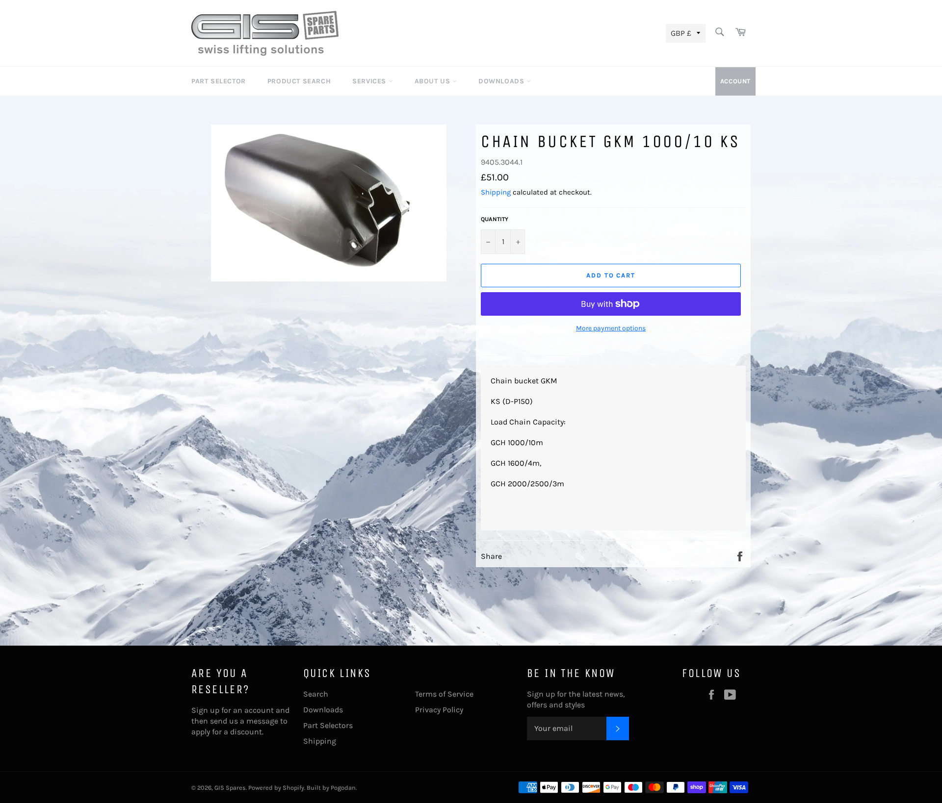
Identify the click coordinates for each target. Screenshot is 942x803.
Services (370, 81)
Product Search (299, 81)
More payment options (611, 328)
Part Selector (218, 81)
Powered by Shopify (276, 787)
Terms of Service (444, 694)
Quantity (494, 219)
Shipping (496, 192)
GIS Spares (230, 787)
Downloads (502, 81)
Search (315, 694)
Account (735, 81)
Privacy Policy (439, 709)
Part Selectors (328, 725)
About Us (433, 81)
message (262, 721)
